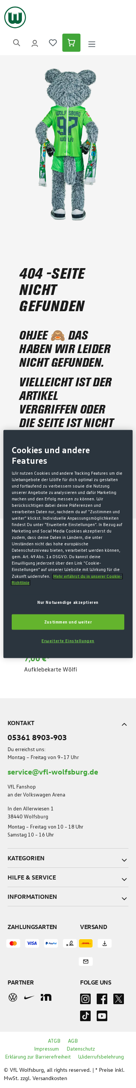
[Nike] (29, 997)
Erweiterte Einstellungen (68, 641)
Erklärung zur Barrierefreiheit (38, 1057)
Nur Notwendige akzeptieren (68, 602)
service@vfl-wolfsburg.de (53, 771)
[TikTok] (85, 1018)
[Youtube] (102, 1018)
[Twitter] (118, 1001)
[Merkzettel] (53, 43)
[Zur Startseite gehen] (15, 17)
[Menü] (92, 43)
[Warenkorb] (71, 42)
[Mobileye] (46, 997)
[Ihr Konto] (35, 43)
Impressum (46, 1049)
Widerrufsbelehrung (101, 1057)
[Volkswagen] (13, 997)
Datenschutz (80, 1049)
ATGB (54, 1041)
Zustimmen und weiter (68, 622)
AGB (73, 1041)
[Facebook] (102, 1001)
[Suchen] (17, 43)
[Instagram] (85, 1001)
